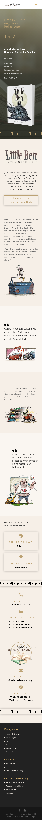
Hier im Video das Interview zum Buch (21, 200)
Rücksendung (11, 793)
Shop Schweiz (18, 621)
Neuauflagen (11, 738)
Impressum (10, 763)
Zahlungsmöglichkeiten (15, 786)
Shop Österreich (20, 624)
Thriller (9, 741)
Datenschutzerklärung (14, 771)
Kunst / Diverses (12, 752)
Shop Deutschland (21, 627)
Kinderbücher (11, 748)
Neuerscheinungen (13, 734)
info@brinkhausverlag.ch (21, 680)
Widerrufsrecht (12, 789)
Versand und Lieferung (15, 782)
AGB (7, 767)
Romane (9, 745)
